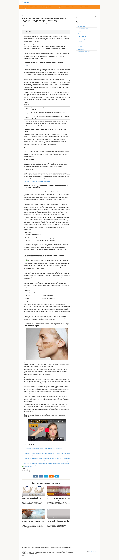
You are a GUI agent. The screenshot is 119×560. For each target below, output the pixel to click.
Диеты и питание (82, 34)
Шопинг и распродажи (84, 51)
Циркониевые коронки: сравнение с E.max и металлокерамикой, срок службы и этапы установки (58, 498)
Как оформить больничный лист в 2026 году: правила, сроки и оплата (33, 520)
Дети (60, 7)
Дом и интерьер (82, 36)
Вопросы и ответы (83, 28)
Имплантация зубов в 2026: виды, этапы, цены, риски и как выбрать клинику (58, 521)
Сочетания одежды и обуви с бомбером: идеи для (37, 181)
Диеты (86, 7)
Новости (66, 7)
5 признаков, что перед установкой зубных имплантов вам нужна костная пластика (33, 498)
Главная (25, 7)
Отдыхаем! (74, 7)
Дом (81, 7)
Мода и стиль (34, 7)
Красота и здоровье (45, 7)
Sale (55, 7)
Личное (80, 41)
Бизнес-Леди (81, 26)
